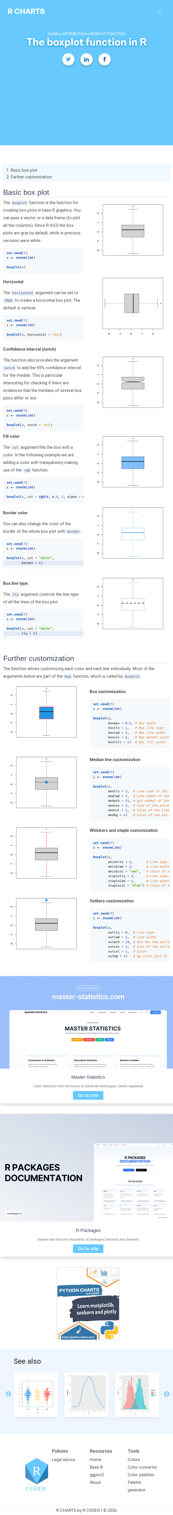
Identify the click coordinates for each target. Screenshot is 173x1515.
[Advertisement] (86, 98)
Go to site (88, 1095)
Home (95, 1459)
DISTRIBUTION (74, 34)
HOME (53, 34)
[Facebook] (104, 59)
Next (166, 1393)
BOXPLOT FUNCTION (107, 34)
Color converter (142, 1467)
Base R (96, 1467)
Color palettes (141, 1474)
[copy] (77, 252)
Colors (134, 1459)
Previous (7, 1393)
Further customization (31, 176)
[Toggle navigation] (159, 11)
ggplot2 (97, 1474)
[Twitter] (68, 59)
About (95, 1482)
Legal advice (63, 1459)
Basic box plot (24, 170)
